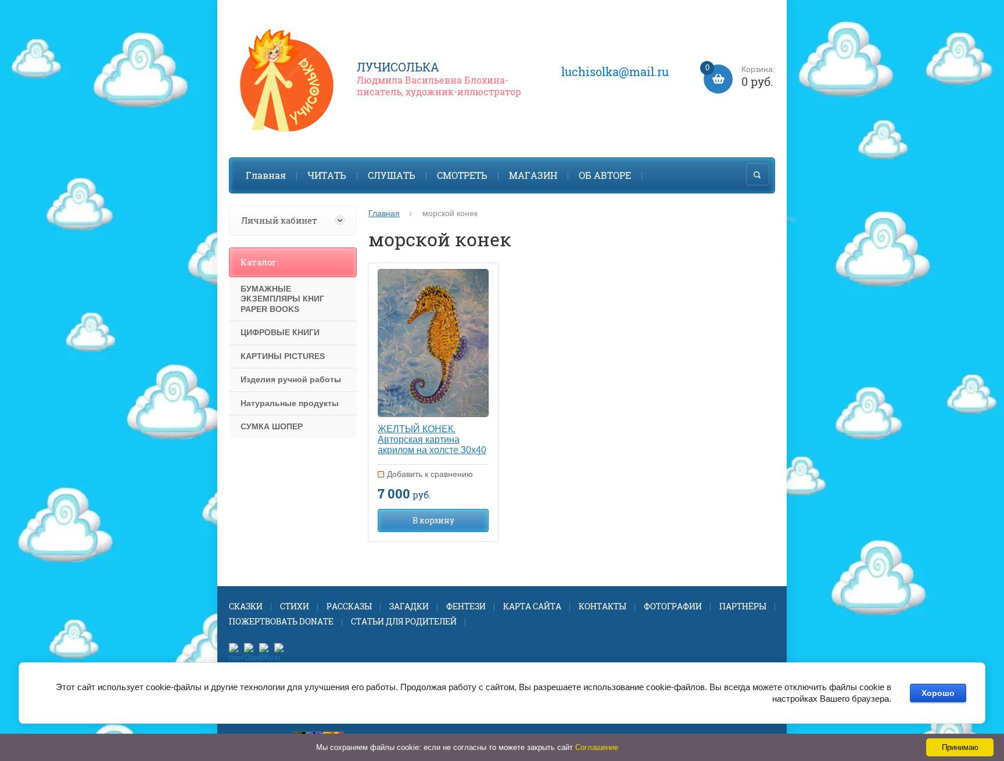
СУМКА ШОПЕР (272, 426)
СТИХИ (294, 606)
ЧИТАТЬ (326, 175)
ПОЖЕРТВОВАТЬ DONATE (281, 621)
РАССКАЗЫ (349, 606)
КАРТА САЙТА (532, 606)
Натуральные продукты (290, 403)
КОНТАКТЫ (602, 606)
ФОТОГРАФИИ (673, 606)
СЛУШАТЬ (391, 175)
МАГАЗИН (533, 175)
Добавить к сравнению (430, 474)
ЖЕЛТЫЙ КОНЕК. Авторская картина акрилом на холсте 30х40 (432, 439)
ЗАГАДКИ (409, 606)
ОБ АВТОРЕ (605, 175)
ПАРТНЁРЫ (742, 606)
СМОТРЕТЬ (462, 175)
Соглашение (596, 747)
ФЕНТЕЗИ (466, 606)
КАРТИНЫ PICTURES (283, 356)
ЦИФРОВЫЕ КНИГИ (280, 332)
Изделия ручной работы (291, 379)
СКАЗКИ (246, 606)
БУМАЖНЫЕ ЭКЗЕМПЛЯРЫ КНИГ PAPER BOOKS (282, 299)
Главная (266, 175)
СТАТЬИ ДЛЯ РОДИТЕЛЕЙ (404, 621)
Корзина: (740, 76)
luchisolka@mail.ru (615, 71)
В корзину (433, 520)
